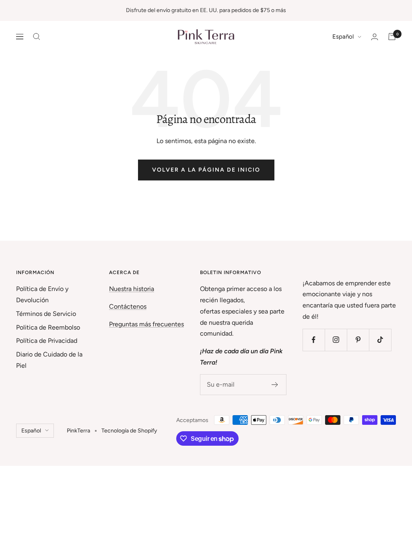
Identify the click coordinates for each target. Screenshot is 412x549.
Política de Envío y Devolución (42, 294)
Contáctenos (127, 306)
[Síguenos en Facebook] (314, 340)
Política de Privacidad (46, 340)
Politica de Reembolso (48, 327)
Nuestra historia (131, 289)
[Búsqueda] (36, 36)
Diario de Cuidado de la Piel (49, 359)
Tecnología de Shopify (129, 430)
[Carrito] (392, 36)
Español (343, 36)
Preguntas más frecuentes (146, 324)
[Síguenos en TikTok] (380, 340)
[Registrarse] (275, 384)
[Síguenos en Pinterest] (358, 340)
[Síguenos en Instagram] (336, 340)
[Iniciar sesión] (374, 36)
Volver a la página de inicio (206, 169)
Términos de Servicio (46, 314)
